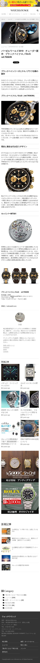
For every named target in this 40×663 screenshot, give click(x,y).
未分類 (7, 608)
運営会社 (5, 652)
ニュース (25, 14)
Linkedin (5, 351)
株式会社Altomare (11, 620)
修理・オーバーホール (14, 14)
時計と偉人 (33, 14)
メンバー (23, 648)
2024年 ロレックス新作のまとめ (9, 411)
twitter (5, 349)
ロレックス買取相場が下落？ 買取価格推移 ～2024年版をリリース (10, 441)
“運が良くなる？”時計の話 (14, 595)
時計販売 (8, 603)
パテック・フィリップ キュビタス (9, 384)
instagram (6, 347)
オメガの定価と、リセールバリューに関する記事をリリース (29, 412)
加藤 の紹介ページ (8, 345)
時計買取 (4, 14)
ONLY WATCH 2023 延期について (30, 440)
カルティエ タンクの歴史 (29, 384)
